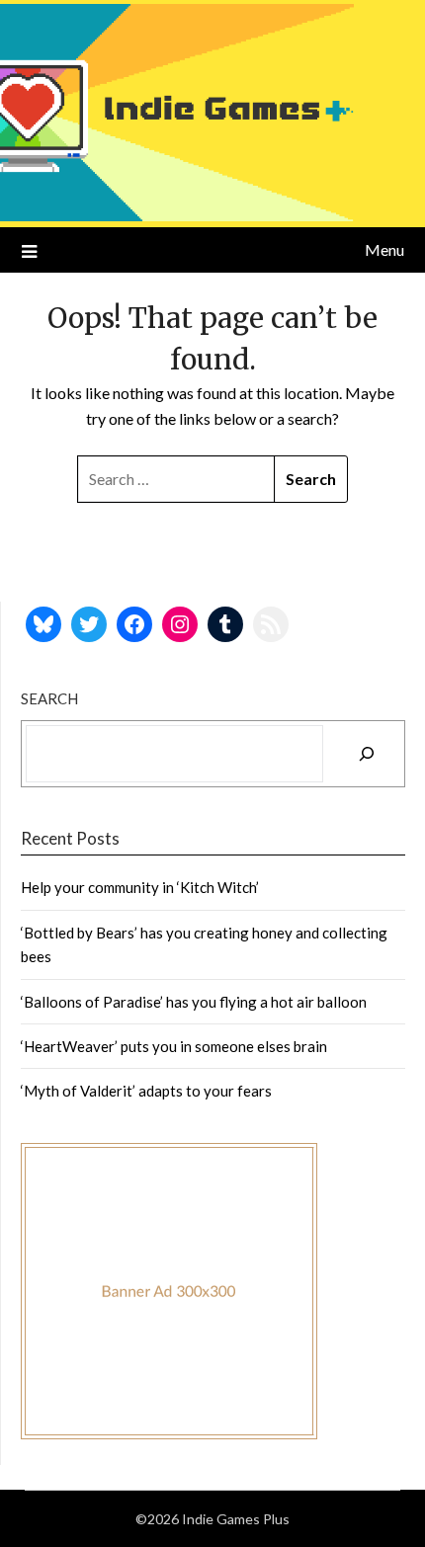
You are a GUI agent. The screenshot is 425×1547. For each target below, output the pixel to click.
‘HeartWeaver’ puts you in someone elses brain (174, 1046)
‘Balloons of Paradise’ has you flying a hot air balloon (194, 1002)
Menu (384, 249)
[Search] (366, 753)
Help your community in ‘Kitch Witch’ (140, 887)
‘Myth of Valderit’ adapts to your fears (146, 1090)
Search (49, 698)
